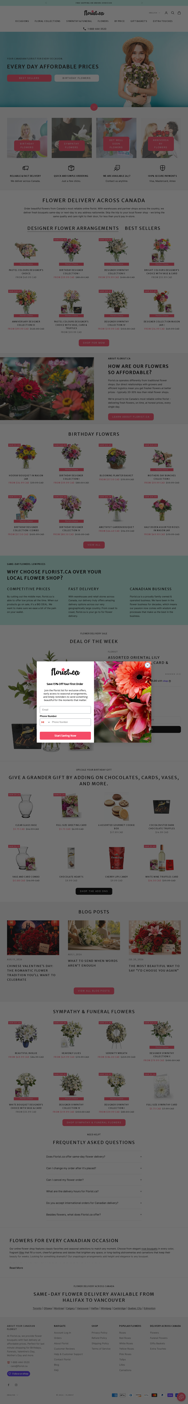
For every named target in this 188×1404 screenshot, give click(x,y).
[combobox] (45, 722)
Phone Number (48, 716)
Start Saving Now (65, 735)
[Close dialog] (147, 665)
